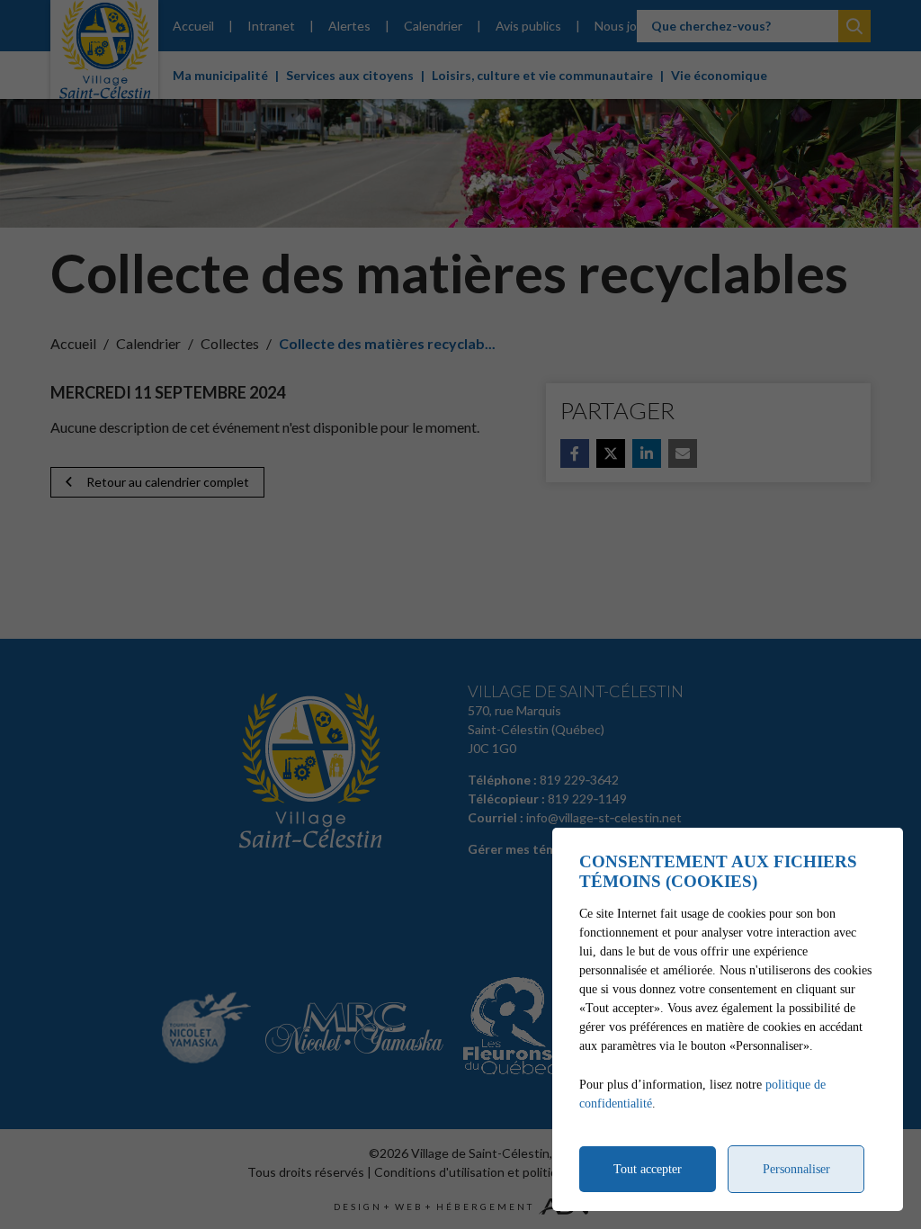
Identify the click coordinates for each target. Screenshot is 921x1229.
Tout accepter (647, 1169)
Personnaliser (796, 1169)
